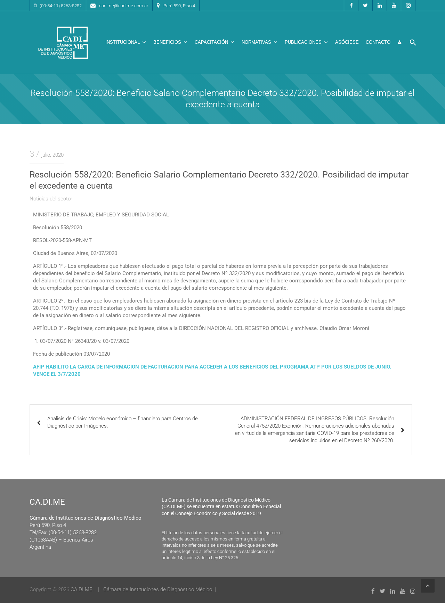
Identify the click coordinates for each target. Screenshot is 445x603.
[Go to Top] (428, 586)
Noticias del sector (51, 199)
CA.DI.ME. (82, 589)
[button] (413, 42)
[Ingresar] (399, 42)
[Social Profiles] (351, 5)
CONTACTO (378, 42)
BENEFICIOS (167, 42)
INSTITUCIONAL (122, 42)
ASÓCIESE (347, 42)
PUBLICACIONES (303, 42)
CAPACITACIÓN (211, 42)
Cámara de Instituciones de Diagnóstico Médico (157, 589)
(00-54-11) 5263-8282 (61, 5)
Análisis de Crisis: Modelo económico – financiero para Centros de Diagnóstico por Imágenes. (122, 422)
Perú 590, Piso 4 (179, 5)
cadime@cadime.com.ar (123, 5)
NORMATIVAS (256, 42)
